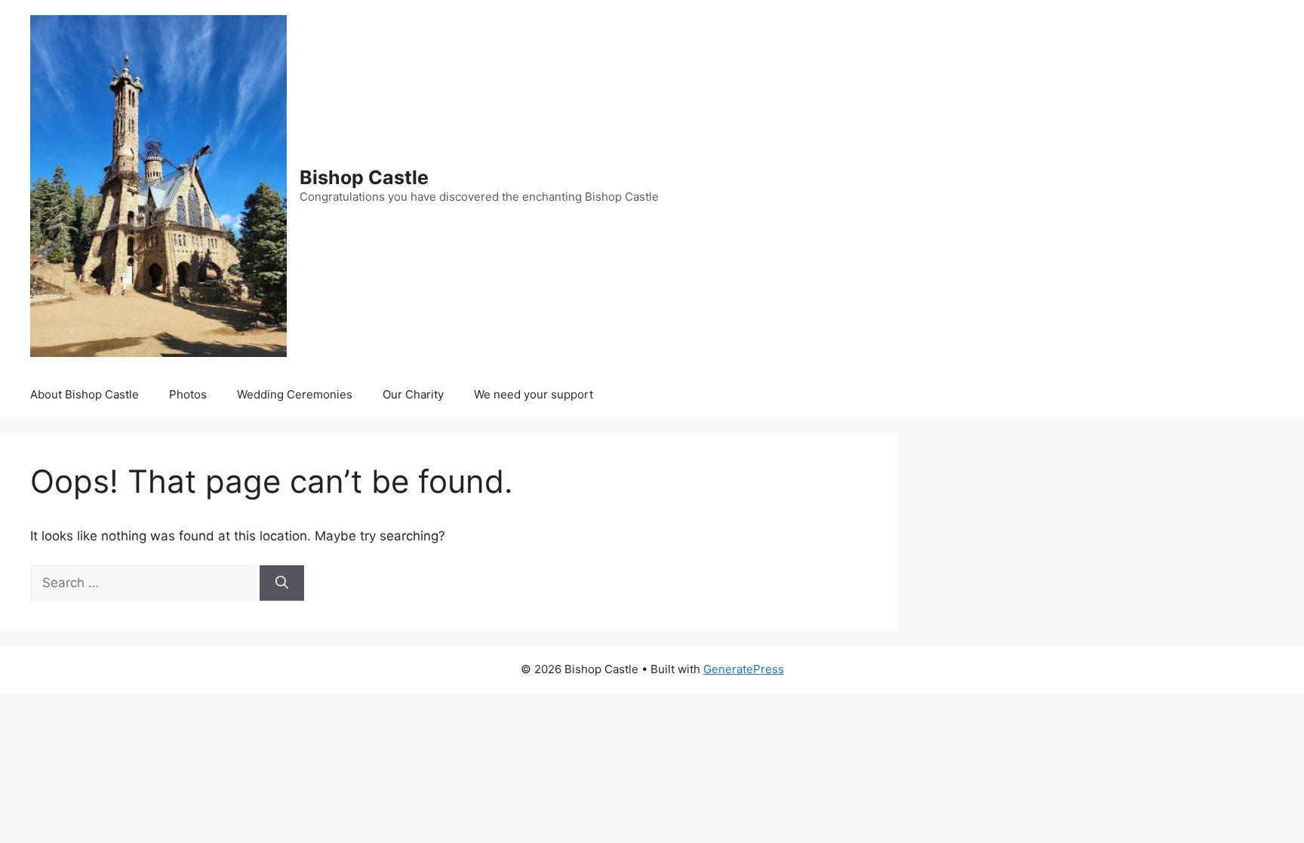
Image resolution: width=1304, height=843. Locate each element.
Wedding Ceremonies (294, 394)
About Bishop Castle (84, 394)
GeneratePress (743, 669)
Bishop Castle (364, 177)
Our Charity (413, 394)
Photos (188, 394)
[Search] (282, 583)
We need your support (533, 394)
